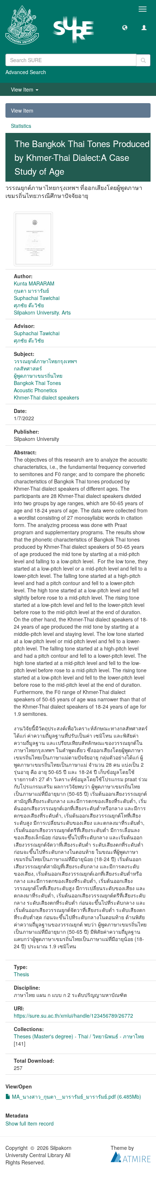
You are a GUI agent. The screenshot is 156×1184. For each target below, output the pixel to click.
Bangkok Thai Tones (37, 382)
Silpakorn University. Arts (42, 312)
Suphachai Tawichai (36, 297)
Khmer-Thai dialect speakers (46, 397)
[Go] (143, 60)
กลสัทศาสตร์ (28, 368)
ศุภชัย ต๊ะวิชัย (29, 305)
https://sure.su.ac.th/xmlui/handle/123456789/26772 (73, 1015)
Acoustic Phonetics (35, 390)
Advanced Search (25, 72)
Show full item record (29, 1123)
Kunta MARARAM (34, 283)
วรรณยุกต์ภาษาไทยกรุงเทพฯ (45, 361)
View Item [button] (23, 89)
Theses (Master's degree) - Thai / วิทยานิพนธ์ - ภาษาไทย (79, 1036)
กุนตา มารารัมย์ (31, 290)
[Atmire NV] (131, 1155)
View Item (22, 110)
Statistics (21, 125)
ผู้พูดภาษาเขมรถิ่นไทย (38, 375)
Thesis (21, 974)
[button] (124, 27)
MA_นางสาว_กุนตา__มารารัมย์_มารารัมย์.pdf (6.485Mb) (76, 1096)
